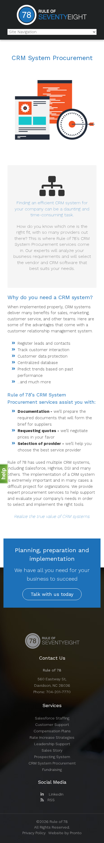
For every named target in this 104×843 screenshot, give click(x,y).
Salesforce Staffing (52, 718)
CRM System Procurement (52, 763)
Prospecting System (52, 757)
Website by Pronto (65, 833)
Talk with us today (52, 594)
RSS (50, 800)
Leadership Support (52, 744)
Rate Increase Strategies (52, 737)
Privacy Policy (34, 833)
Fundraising (52, 769)
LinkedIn (55, 794)
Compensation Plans (52, 731)
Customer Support (52, 724)
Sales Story (52, 750)
